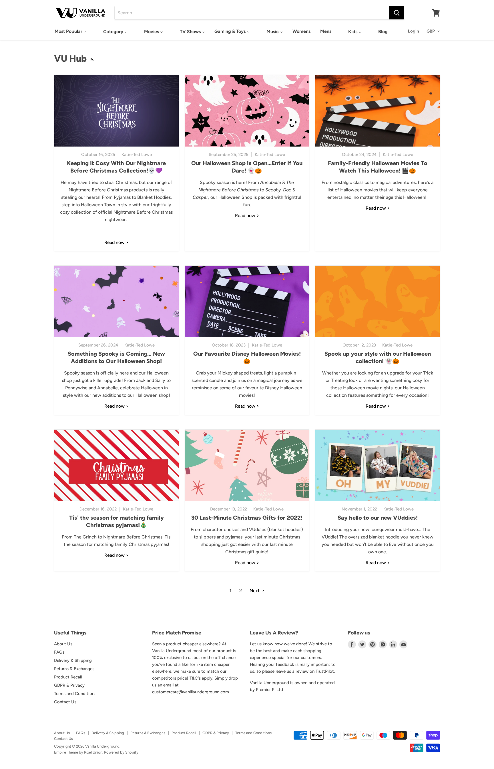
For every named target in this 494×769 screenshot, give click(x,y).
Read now (115, 242)
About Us (63, 643)
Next (255, 590)
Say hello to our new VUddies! (378, 517)
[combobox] (252, 12)
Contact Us (65, 701)
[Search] (396, 12)
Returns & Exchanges (74, 668)
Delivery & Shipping (73, 660)
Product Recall (68, 677)
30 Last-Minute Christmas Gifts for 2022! (246, 517)
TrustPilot (325, 671)
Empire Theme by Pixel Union (78, 752)
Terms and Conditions (75, 693)
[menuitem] (70, 31)
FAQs (59, 652)
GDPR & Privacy (69, 685)
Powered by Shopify (121, 752)
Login (413, 31)
